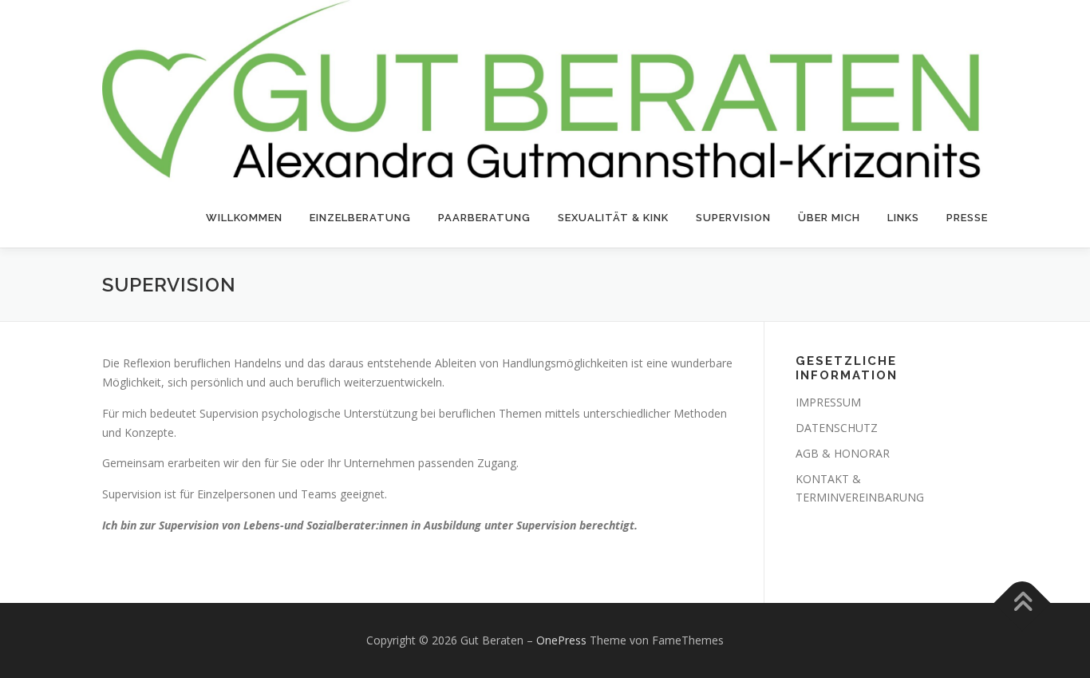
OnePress (561, 640)
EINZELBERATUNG (360, 218)
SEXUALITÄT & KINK (613, 218)
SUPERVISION (733, 218)
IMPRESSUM (828, 402)
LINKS (903, 218)
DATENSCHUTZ (837, 427)
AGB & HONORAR (843, 453)
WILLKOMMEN (244, 218)
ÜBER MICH (829, 218)
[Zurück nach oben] (1022, 602)
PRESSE (967, 218)
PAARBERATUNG (484, 218)
